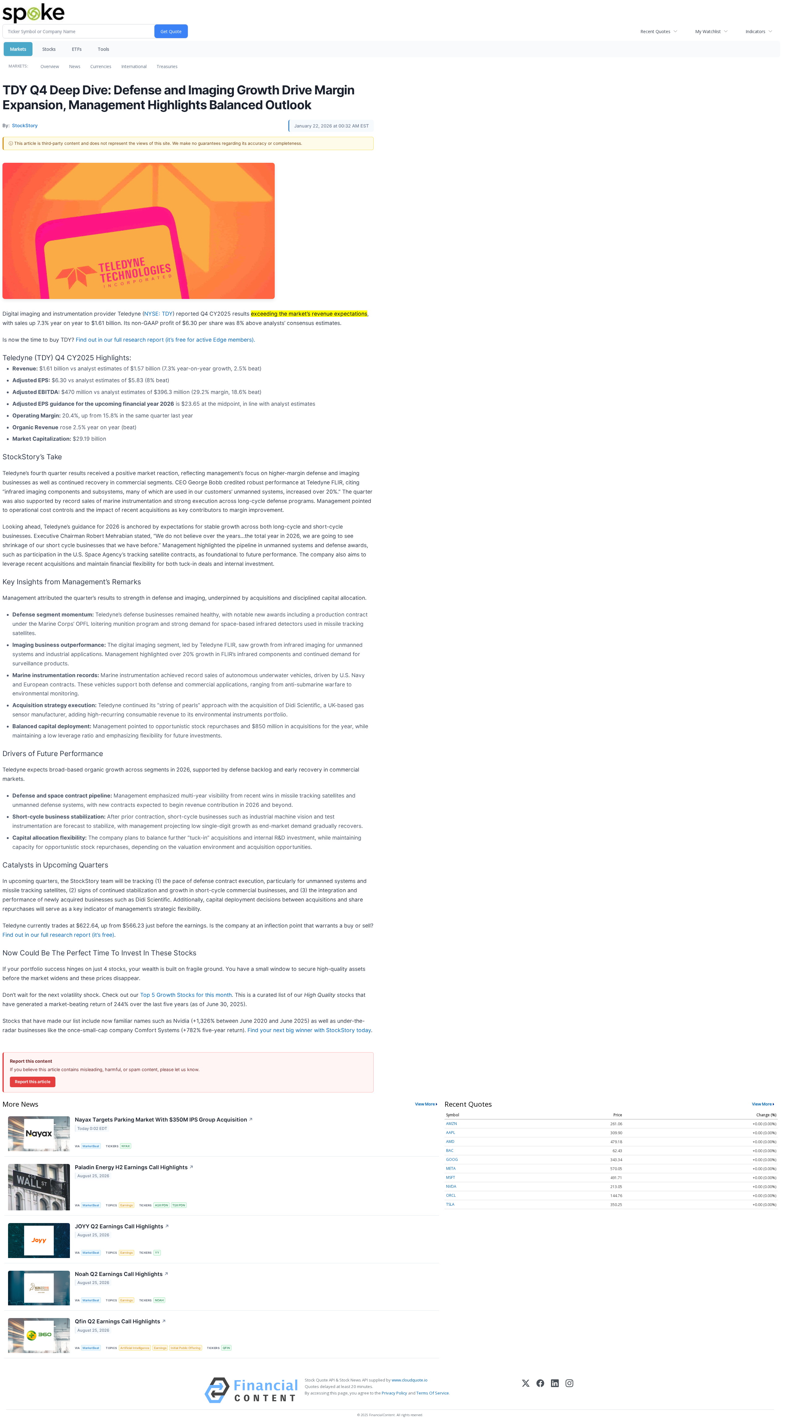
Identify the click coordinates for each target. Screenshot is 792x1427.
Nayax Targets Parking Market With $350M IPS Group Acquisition (164, 1119)
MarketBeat (91, 1146)
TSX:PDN (178, 1205)
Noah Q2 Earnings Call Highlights (122, 1274)
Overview (50, 66)
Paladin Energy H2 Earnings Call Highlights (134, 1167)
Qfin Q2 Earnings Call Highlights (120, 1321)
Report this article (32, 1081)
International (134, 66)
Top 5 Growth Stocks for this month (186, 995)
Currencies (100, 66)
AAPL (450, 1132)
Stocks (49, 49)
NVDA (451, 1186)
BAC (450, 1150)
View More (425, 1104)
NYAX (126, 1146)
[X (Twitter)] (525, 1390)
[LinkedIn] (555, 1390)
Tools (103, 49)
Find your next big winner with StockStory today (309, 1030)
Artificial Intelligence (134, 1348)
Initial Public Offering (185, 1348)
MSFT (450, 1177)
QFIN (226, 1348)
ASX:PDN (161, 1205)
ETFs (77, 49)
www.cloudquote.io (410, 1380)
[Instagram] (569, 1390)
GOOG (452, 1159)
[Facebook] (540, 1390)
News (74, 66)
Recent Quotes (655, 31)
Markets (18, 49)
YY (157, 1252)
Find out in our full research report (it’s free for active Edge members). (165, 339)
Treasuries (167, 66)
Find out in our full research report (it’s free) (58, 935)
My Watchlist (708, 31)
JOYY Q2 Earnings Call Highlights (122, 1226)
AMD (450, 1141)
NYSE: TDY (158, 313)
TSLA (450, 1204)
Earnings (126, 1205)
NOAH (159, 1300)
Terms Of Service (432, 1393)
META (451, 1168)
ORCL (451, 1195)
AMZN (451, 1123)
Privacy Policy (394, 1393)
